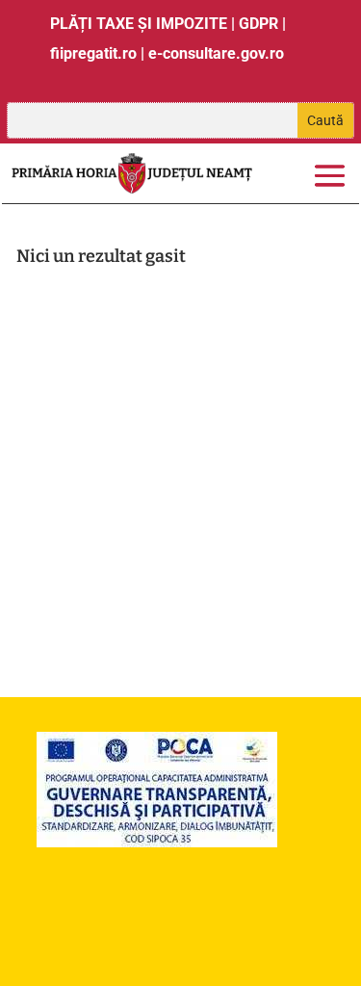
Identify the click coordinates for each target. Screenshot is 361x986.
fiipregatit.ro (93, 53)
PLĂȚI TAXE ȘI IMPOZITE (138, 23)
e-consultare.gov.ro (216, 53)
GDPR (258, 23)
